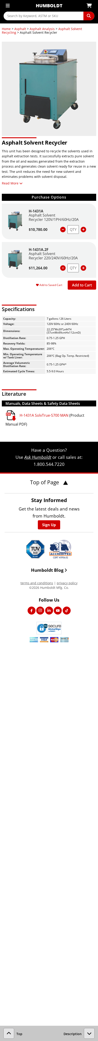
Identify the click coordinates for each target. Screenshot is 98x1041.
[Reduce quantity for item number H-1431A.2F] (63, 268)
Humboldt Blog (47, 570)
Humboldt (49, 6)
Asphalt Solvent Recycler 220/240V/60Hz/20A (53, 255)
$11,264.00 (38, 267)
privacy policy (67, 583)
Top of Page (45, 482)
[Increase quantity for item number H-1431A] (83, 229)
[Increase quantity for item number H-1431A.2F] (83, 268)
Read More (10, 183)
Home (6, 29)
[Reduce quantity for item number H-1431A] (63, 229)
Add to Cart (82, 285)
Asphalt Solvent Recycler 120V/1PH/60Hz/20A (54, 217)
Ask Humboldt (37, 457)
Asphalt (20, 29)
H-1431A (36, 211)
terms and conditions (37, 583)
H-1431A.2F (39, 249)
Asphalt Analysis (42, 29)
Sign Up (49, 524)
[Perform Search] (88, 16)
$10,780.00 (38, 229)
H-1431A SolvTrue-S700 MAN (44, 415)
